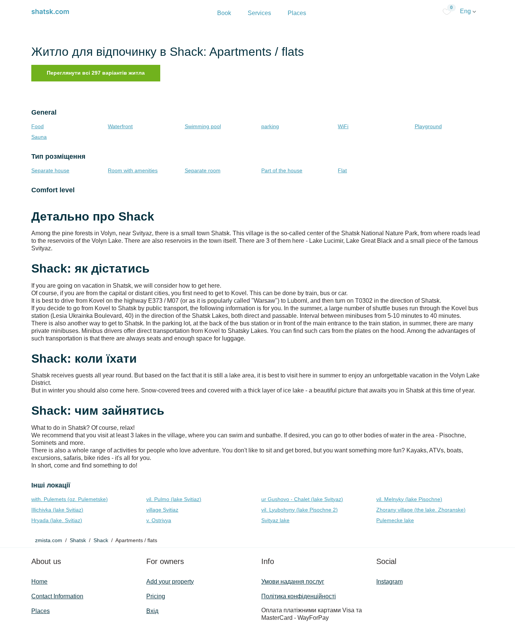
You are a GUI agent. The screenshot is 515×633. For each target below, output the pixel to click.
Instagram (389, 581)
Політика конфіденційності (298, 596)
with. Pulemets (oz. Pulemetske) (69, 499)
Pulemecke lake (395, 520)
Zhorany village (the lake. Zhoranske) (421, 510)
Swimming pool (203, 126)
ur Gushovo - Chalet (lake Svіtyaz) (302, 499)
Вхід (152, 611)
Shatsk (78, 540)
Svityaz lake (275, 520)
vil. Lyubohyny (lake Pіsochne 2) (299, 510)
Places (297, 13)
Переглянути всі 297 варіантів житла (96, 73)
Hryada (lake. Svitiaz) (56, 520)
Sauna (39, 137)
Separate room (203, 170)
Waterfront (120, 126)
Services (259, 13)
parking (270, 126)
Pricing (155, 596)
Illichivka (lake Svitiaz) (57, 510)
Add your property (170, 581)
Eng (466, 11)
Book (224, 13)
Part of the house (281, 170)
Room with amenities (133, 170)
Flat (342, 170)
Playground (428, 126)
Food (37, 126)
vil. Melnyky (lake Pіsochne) (409, 499)
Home (39, 581)
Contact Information (57, 596)
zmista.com (48, 540)
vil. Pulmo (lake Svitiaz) (173, 499)
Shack (100, 540)
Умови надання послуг (292, 581)
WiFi (343, 126)
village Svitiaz (162, 510)
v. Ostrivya (158, 520)
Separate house (50, 170)
